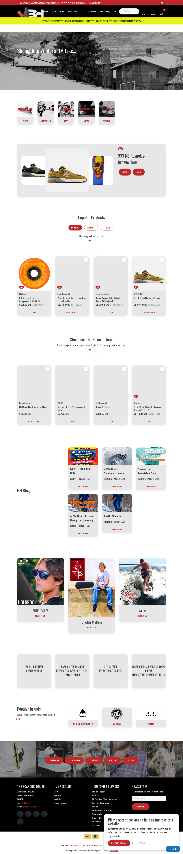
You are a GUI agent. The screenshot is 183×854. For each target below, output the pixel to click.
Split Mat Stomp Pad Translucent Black (71, 408)
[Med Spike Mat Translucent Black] (34, 382)
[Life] (66, 108)
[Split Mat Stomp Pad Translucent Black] (72, 382)
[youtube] (44, 814)
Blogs (108, 11)
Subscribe (140, 806)
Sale (101, 11)
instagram (75, 760)
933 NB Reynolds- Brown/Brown (147, 298)
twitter (94, 760)
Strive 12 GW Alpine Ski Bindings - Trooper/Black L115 (148, 408)
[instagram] (28, 814)
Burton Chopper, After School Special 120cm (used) (108, 299)
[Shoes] (86, 108)
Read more (83, 486)
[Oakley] (151, 713)
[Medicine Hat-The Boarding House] (30, 13)
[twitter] (36, 814)
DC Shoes (117, 723)
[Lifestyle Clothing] (91, 587)
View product (72, 312)
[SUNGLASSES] (40, 581)
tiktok (131, 760)
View (125, 172)
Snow (69, 11)
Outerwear (92, 11)
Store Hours (87, 845)
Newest (106, 227)
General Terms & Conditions (70, 845)
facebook (54, 760)
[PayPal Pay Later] (95, 836)
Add (139, 172)
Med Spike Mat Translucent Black (33, 407)
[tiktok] (20, 821)
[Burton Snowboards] (83, 713)
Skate (54, 11)
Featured (91, 227)
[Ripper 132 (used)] (111, 382)
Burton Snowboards (83, 723)
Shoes (83, 11)
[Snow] (25, 108)
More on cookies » (139, 843)
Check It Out (40, 615)
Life (75, 11)
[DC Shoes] (117, 713)
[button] (95, 248)
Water (61, 11)
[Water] (142, 581)
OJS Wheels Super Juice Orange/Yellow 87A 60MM (29, 299)
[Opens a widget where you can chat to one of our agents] (173, 849)
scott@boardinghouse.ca (31, 806)
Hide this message (119, 843)
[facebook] (20, 814)
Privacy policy (98, 845)
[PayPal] (87, 836)
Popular (75, 227)
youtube (113, 760)
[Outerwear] (46, 108)
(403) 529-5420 (25, 802)
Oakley (151, 723)
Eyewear (45, 11)
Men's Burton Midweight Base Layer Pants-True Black (72, 299)
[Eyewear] (107, 108)
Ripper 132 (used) (103, 407)
